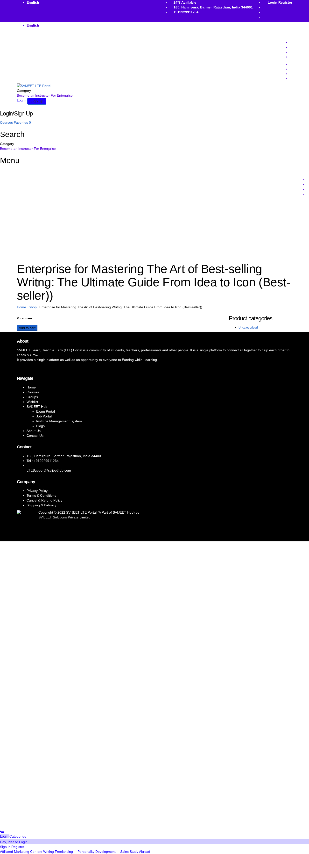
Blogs (40, 426)
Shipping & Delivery (41, 505)
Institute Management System (59, 421)
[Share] (293, 5)
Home (21, 307)
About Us (34, 431)
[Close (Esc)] (303, 5)
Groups (32, 397)
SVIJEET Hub (37, 407)
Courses (7, 122)
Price (20, 318)
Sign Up (26, 822)
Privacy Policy (37, 491)
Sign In (38, 822)
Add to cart (27, 328)
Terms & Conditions (41, 495)
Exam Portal (45, 411)
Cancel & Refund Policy (44, 500)
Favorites (22, 122)
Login (4, 836)
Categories (17, 836)
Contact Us (35, 436)
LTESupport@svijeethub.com (49, 470)
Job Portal (44, 416)
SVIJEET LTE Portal (81, 512)
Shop (33, 307)
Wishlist (32, 402)
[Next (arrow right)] (300, 427)
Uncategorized (248, 327)
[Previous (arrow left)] (8, 427)
